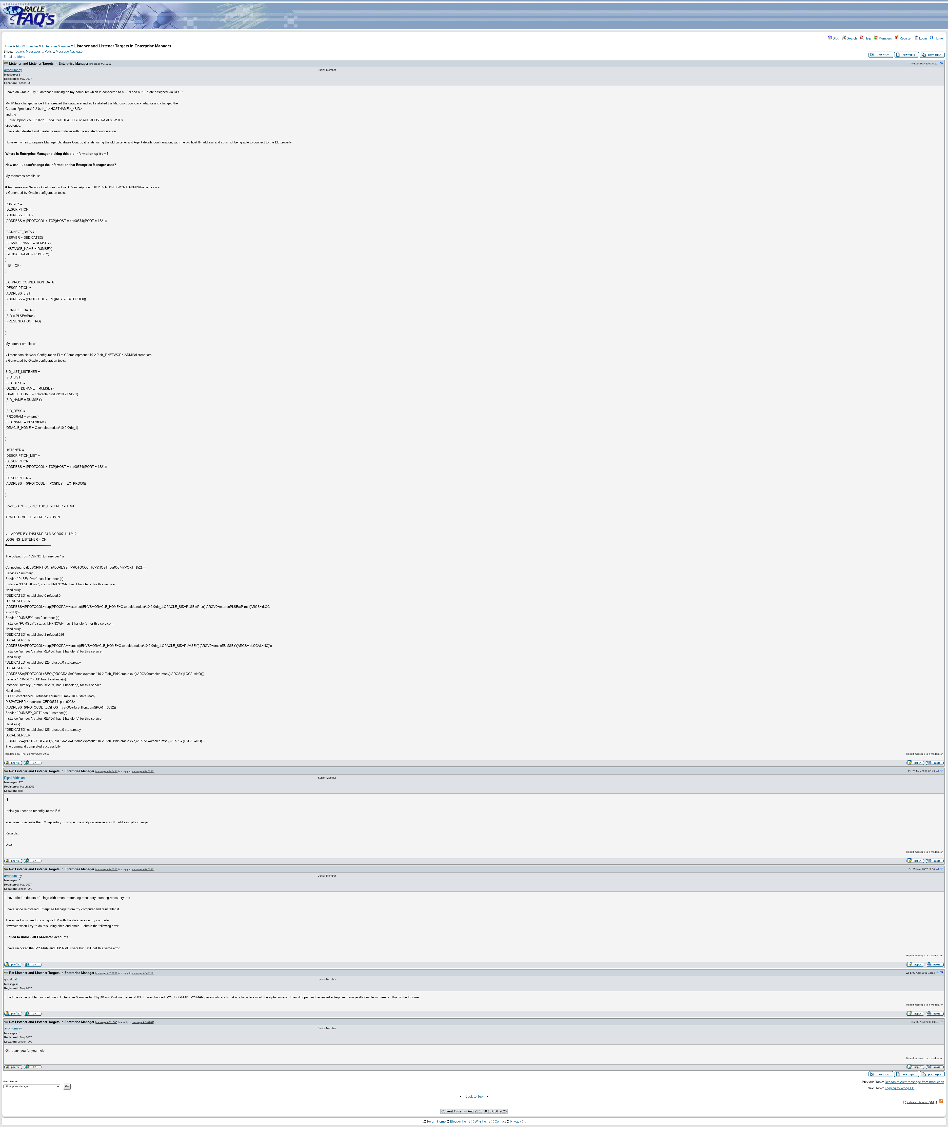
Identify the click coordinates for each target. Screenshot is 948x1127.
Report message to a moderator (924, 753)
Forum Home (436, 1121)
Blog (835, 38)
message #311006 (106, 1022)
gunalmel (10, 979)
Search (851, 38)
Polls (48, 51)
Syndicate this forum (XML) (920, 1102)
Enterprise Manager (56, 46)
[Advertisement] (503, 15)
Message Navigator (69, 51)
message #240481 (107, 771)
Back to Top (474, 1096)
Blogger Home (460, 1121)
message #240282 (101, 63)
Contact (500, 1121)
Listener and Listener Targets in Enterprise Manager (48, 63)
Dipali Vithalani (14, 778)
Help (867, 38)
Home (938, 38)
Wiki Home (482, 1121)
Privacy (515, 1121)
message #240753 (107, 869)
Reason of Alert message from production (914, 1082)
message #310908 (107, 973)
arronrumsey (13, 70)
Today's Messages (27, 51)
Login (922, 38)
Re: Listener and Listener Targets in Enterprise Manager (51, 771)
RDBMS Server (27, 46)
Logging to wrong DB (899, 1088)
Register (905, 38)
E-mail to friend (14, 57)
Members (885, 38)
